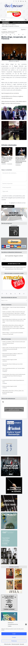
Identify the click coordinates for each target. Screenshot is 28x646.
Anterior (4, 29)
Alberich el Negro (5, 307)
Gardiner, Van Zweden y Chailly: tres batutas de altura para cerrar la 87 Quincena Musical (14, 315)
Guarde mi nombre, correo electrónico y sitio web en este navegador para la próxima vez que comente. (13, 197)
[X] (6, 293)
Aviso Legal (22, 644)
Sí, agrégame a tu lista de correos (17, 203)
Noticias (7, 32)
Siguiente (23, 29)
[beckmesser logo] (14, 3)
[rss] (25, 1)
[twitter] (16, 1)
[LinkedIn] (11, 293)
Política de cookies (7, 644)
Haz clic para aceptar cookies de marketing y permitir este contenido (14, 409)
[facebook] (13, 1)
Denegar (14, 637)
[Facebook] (2, 293)
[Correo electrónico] (24, 293)
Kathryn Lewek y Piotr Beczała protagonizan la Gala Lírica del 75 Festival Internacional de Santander (21, 159)
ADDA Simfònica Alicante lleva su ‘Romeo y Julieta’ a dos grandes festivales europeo (13, 328)
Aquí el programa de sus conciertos (10, 93)
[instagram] (18, 1)
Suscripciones (14, 225)
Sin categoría (11, 32)
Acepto (14, 633)
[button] (26, 624)
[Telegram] (19, 293)
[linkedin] (23, 1)
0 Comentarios (18, 164)
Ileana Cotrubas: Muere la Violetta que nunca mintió (12, 364)
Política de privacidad (15, 644)
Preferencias (14, 640)
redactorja (5, 31)
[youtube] (20, 1)
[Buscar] (25, 20)
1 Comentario (9, 164)
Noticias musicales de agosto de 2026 (9, 359)
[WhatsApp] (15, 293)
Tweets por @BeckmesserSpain (14, 409)
